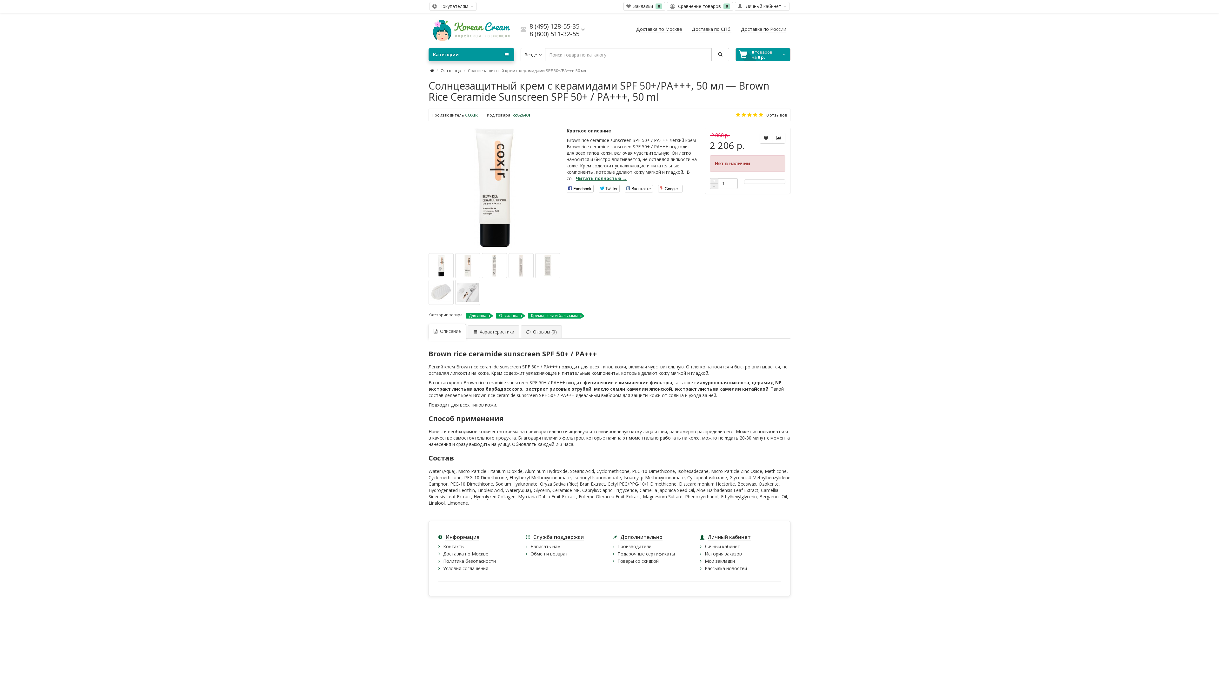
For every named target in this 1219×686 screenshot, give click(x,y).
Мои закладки (720, 561)
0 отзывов (776, 115)
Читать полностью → (601, 178)
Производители (634, 546)
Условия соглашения (465, 568)
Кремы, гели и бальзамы (554, 315)
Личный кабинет (722, 546)
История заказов (723, 554)
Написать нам (545, 546)
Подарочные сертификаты (646, 554)
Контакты (453, 546)
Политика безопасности (469, 561)
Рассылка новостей (726, 568)
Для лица (477, 315)
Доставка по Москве (465, 554)
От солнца (451, 70)
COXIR (471, 115)
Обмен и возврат (549, 554)
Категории (446, 54)
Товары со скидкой (638, 561)
